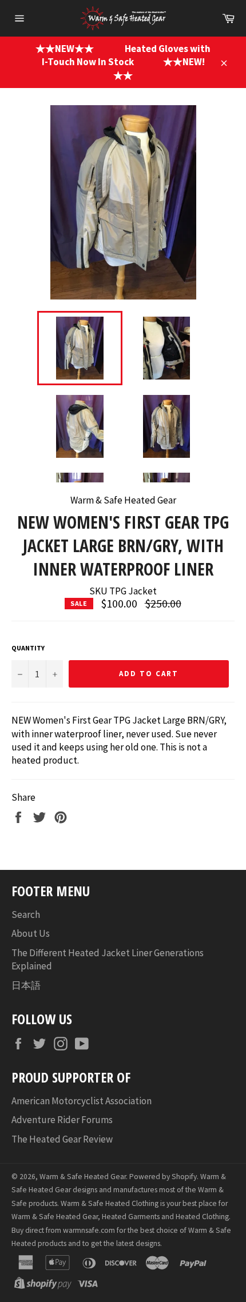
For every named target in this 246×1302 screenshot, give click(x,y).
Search (25, 914)
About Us (30, 933)
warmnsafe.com (89, 1230)
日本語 (26, 985)
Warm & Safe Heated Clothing (109, 1203)
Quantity (28, 648)
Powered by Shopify (163, 1176)
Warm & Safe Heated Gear (82, 1176)
